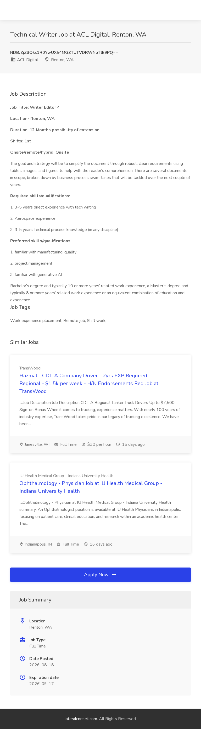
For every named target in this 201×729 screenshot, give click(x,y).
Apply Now (97, 574)
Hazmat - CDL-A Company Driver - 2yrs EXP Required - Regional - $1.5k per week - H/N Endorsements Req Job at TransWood (88, 383)
